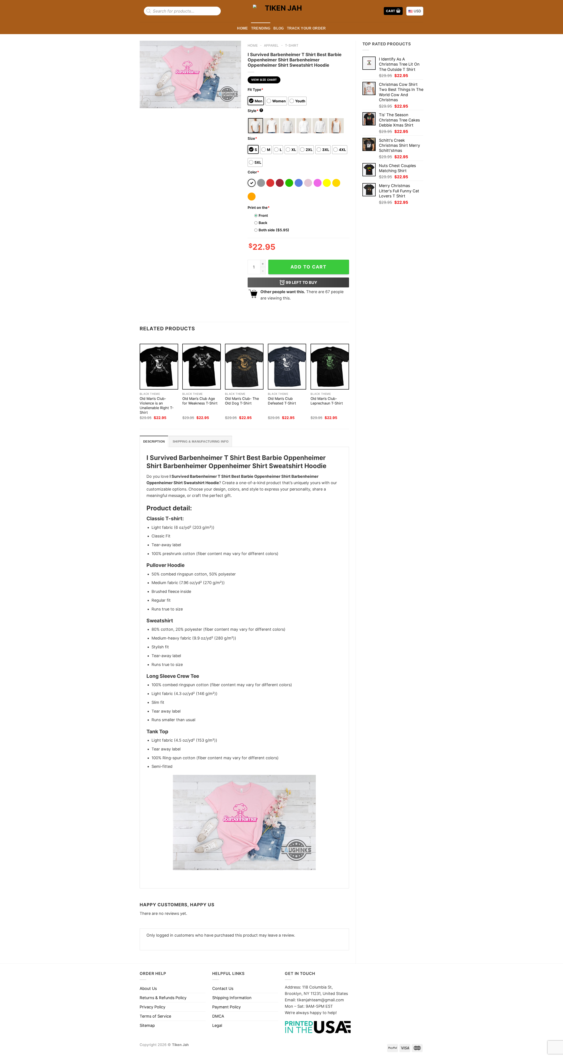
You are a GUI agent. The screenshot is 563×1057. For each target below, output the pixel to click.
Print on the (259, 207)
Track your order (306, 28)
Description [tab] (154, 441)
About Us (148, 988)
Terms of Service (155, 1016)
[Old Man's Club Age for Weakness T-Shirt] (201, 366)
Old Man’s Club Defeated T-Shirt (282, 400)
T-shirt (291, 45)
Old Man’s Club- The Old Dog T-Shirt (242, 400)
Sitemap (147, 1025)
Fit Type (255, 89)
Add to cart (309, 267)
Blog (278, 28)
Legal (217, 1025)
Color (253, 172)
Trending (261, 28)
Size (252, 138)
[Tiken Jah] (281, 11)
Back (263, 223)
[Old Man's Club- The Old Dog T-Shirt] (244, 366)
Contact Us (222, 988)
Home (242, 28)
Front (263, 215)
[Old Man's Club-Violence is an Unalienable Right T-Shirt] (159, 366)
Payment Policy (226, 1007)
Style (255, 110)
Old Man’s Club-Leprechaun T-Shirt (327, 400)
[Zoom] (146, 102)
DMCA (218, 1016)
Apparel (271, 45)
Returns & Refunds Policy (163, 997)
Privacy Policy (152, 1007)
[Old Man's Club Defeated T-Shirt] (287, 366)
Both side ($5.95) (274, 230)
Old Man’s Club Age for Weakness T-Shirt (200, 400)
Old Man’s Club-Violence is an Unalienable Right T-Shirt (157, 405)
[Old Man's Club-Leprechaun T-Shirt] (330, 366)
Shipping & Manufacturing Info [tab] (200, 441)
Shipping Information (232, 997)
